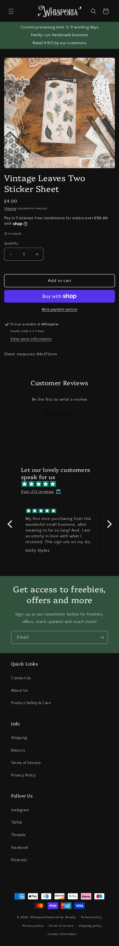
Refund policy (91, 917)
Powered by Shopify (61, 917)
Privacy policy (33, 925)
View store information (31, 339)
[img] (62, 484)
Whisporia (37, 917)
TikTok (16, 822)
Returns (18, 750)
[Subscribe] (101, 637)
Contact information (62, 934)
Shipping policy (90, 925)
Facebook (20, 847)
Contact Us (21, 678)
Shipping (10, 208)
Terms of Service (26, 763)
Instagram (20, 810)
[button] (11, 11)
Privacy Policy (23, 775)
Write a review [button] (59, 414)
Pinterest (19, 860)
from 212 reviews (37, 491)
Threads (18, 835)
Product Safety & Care (31, 703)
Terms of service (61, 925)
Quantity (11, 243)
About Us (19, 690)
